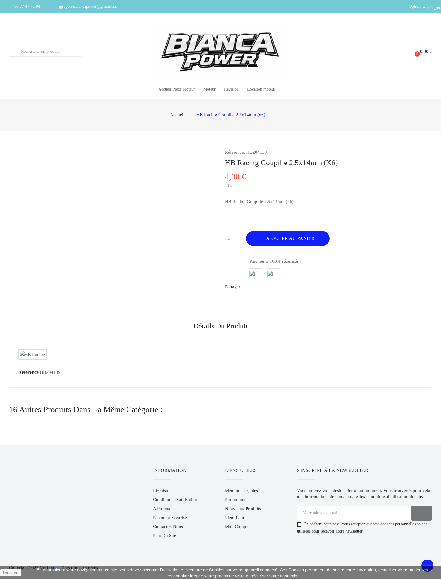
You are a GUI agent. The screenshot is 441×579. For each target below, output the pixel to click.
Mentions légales (241, 490)
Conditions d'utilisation (175, 499)
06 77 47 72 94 (27, 6)
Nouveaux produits (243, 508)
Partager (248, 286)
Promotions (235, 499)
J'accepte (11, 572)
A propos (161, 508)
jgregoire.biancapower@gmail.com (88, 6)
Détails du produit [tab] (221, 326)
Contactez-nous (168, 526)
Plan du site (164, 535)
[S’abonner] (421, 513)
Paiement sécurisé (170, 517)
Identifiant (234, 517)
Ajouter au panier (290, 238)
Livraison (162, 490)
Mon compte (237, 526)
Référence (28, 372)
